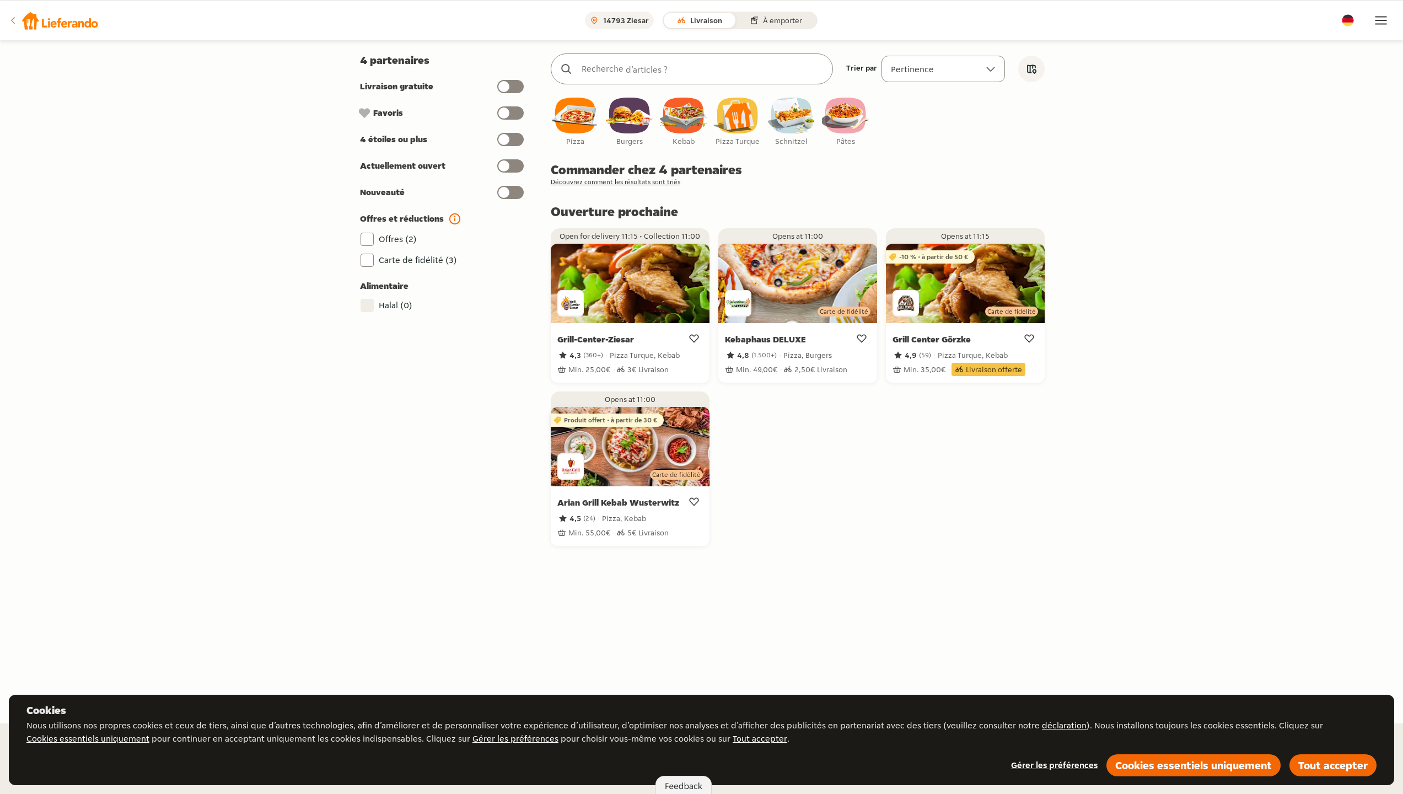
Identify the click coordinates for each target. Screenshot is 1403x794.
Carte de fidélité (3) (418, 260)
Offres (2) (398, 239)
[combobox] (703, 69)
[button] (53, 20)
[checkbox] (575, 122)
